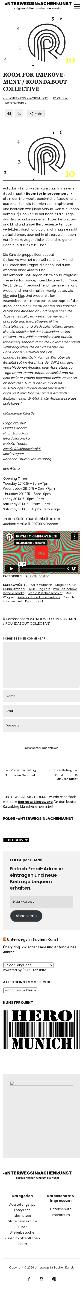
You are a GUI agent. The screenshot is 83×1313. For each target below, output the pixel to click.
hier (6, 295)
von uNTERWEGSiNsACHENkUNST (25, 98)
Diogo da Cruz (14, 423)
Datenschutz (60, 1209)
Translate (38, 970)
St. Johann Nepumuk (20, 772)
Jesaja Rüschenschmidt (22, 448)
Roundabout (34, 601)
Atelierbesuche (22, 1232)
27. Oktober (60, 98)
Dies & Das (22, 1215)
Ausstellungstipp (37, 576)
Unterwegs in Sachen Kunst (32, 939)
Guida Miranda (14, 589)
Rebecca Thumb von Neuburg (39, 597)
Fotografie (22, 1210)
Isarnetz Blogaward (35, 801)
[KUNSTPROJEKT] (41, 1050)
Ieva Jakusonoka (65, 589)
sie (54, 285)
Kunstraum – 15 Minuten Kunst (62, 774)
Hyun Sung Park (39, 589)
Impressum (61, 1215)
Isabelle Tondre (13, 593)
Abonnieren (26, 915)
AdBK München (41, 585)
